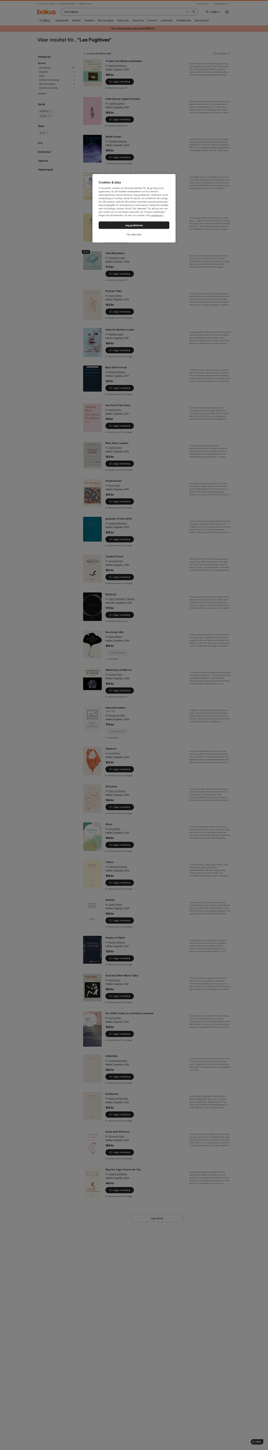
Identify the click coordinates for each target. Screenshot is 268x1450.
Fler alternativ (134, 234)
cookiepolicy (156, 215)
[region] (134, 208)
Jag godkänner (134, 225)
